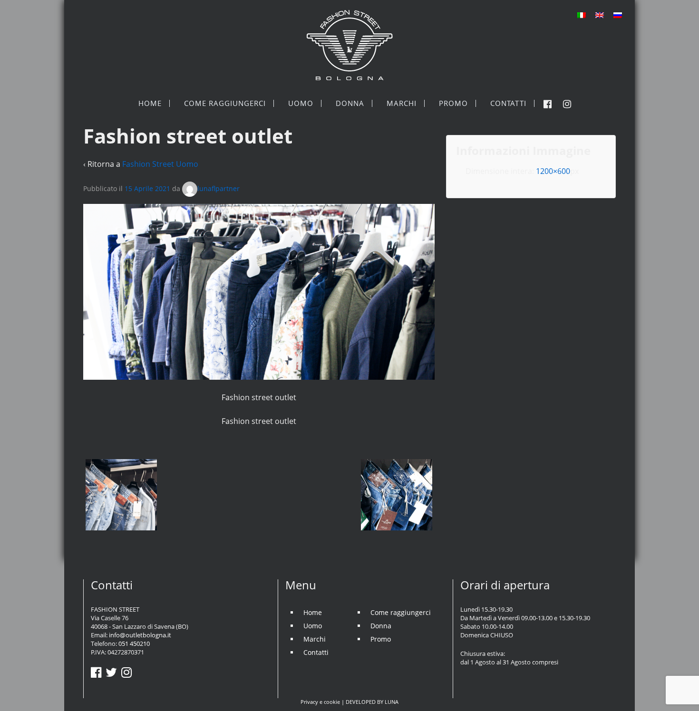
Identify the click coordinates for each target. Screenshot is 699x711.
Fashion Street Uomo (160, 164)
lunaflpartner (218, 188)
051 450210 (134, 643)
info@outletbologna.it (140, 635)
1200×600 (553, 171)
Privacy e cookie (320, 701)
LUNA (391, 701)
